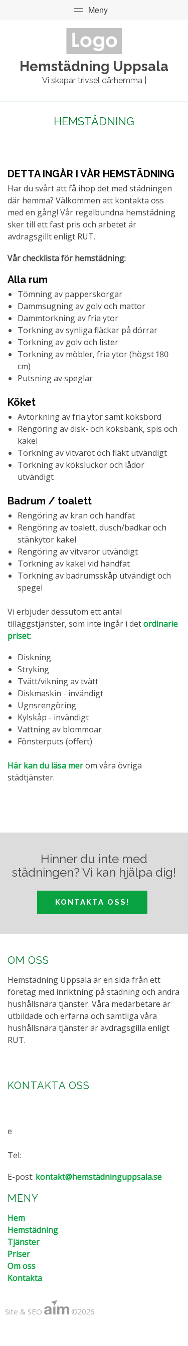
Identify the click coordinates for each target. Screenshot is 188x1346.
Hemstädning (33, 1229)
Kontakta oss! (92, 902)
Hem (16, 1217)
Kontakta (25, 1277)
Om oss (22, 1265)
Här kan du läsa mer (45, 765)
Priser (19, 1253)
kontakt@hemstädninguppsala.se (99, 1176)
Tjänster (24, 1241)
